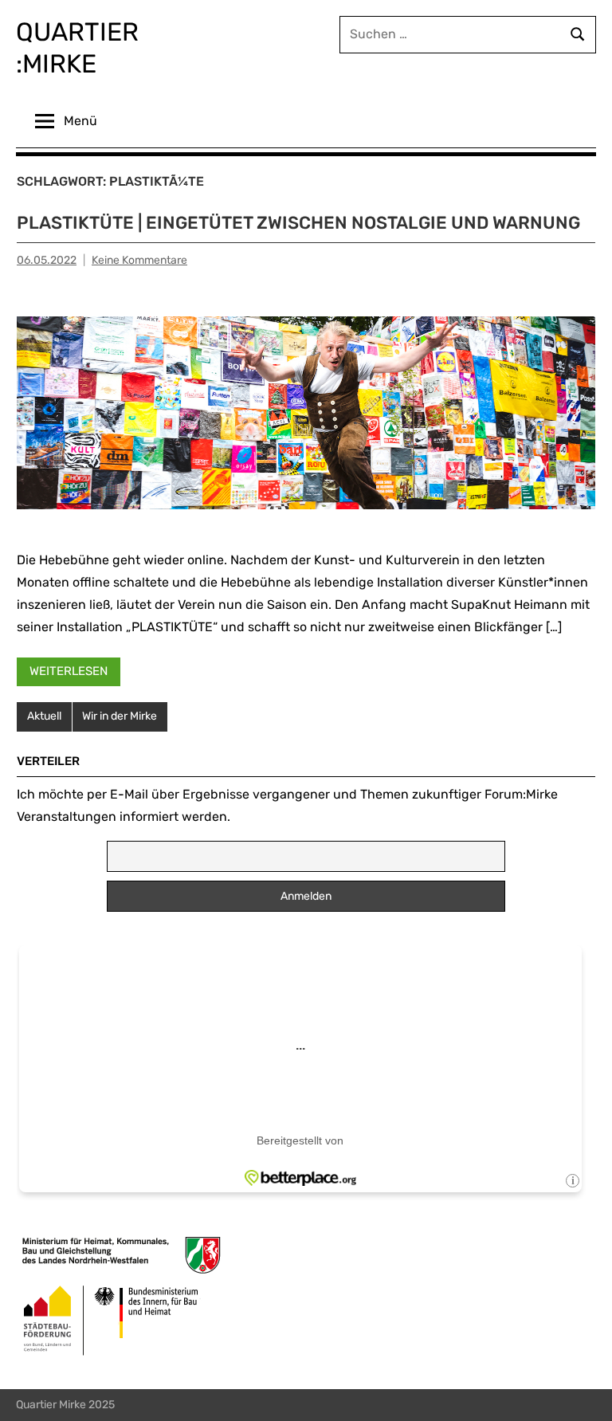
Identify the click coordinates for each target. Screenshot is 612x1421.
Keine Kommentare (139, 260)
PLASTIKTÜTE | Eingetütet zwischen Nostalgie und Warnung (298, 223)
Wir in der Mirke (119, 716)
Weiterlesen (68, 671)
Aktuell (44, 716)
